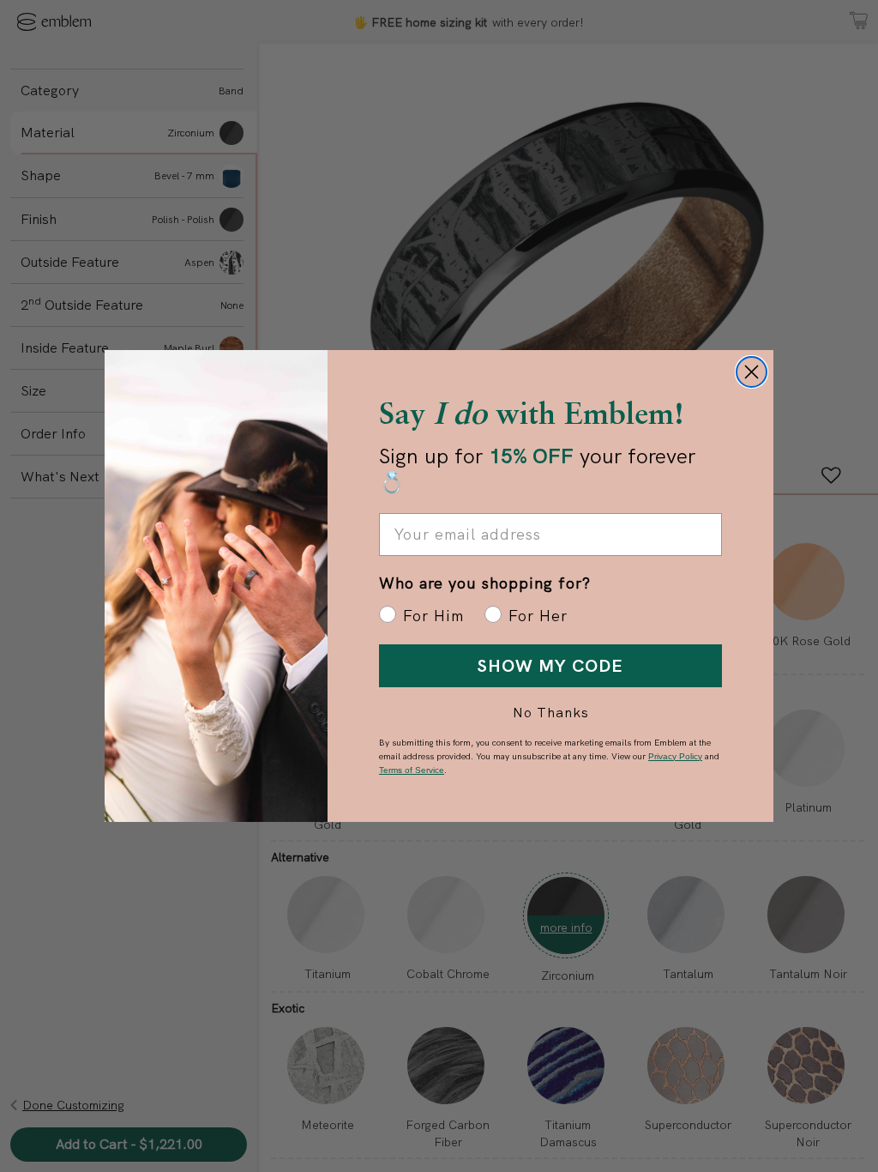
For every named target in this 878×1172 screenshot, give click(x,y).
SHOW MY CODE (550, 666)
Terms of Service (411, 770)
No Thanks (551, 713)
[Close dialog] (752, 372)
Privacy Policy (675, 756)
